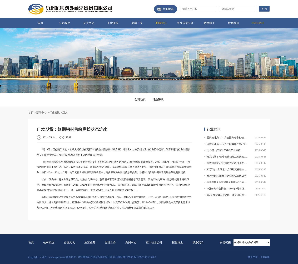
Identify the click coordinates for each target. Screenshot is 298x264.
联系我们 (233, 23)
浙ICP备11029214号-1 (144, 257)
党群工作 (136, 23)
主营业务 (112, 23)
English (258, 23)
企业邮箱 (168, 9)
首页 (40, 23)
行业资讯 (157, 99)
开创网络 (117, 257)
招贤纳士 (209, 23)
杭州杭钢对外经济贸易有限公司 (70, 9)
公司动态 (140, 99)
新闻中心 (161, 23)
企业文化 (88, 23)
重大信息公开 (185, 23)
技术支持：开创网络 (259, 257)
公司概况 (64, 23)
